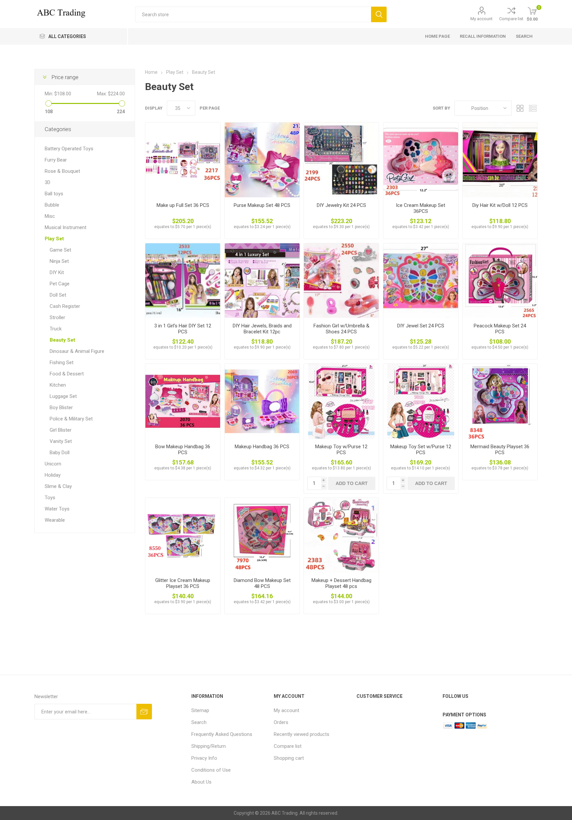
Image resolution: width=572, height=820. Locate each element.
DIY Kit (57, 272)
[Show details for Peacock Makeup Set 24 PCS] (500, 280)
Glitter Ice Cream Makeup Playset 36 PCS (182, 583)
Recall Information (483, 36)
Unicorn (53, 464)
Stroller (57, 317)
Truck (56, 329)
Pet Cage (60, 284)
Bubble (52, 205)
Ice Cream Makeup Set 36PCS (420, 208)
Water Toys (57, 509)
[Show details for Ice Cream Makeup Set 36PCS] (420, 159)
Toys (50, 498)
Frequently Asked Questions (221, 734)
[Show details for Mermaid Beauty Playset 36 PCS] (500, 401)
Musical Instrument (65, 227)
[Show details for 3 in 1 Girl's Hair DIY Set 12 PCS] (182, 280)
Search (379, 14)
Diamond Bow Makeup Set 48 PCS (262, 583)
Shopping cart (289, 758)
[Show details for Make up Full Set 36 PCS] (182, 159)
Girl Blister (61, 430)
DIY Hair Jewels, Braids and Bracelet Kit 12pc (262, 329)
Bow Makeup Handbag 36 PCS (182, 450)
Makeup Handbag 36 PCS (262, 447)
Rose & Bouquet (62, 171)
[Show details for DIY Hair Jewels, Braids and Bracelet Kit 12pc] (262, 280)
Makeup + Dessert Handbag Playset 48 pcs (341, 583)
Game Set (60, 250)
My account (481, 18)
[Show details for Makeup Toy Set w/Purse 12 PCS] (420, 401)
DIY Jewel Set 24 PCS (420, 326)
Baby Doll (60, 453)
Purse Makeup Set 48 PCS (262, 205)
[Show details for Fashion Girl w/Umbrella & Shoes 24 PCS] (341, 280)
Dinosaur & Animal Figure (77, 351)
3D (47, 182)
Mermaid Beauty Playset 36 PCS (499, 450)
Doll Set (58, 295)
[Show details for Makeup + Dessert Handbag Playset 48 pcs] (341, 535)
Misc (50, 216)
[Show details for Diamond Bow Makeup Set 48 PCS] (262, 535)
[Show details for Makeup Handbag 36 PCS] (262, 401)
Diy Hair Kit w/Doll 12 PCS (500, 205)
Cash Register (65, 306)
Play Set (54, 239)
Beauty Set (62, 340)
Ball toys (54, 194)
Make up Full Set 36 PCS (183, 205)
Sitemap (200, 710)
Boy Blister (61, 407)
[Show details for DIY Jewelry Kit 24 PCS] (341, 159)
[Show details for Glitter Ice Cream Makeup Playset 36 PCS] (182, 535)
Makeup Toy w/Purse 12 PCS (341, 450)
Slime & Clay (58, 486)
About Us (201, 782)
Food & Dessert (67, 374)
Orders (281, 722)
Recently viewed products (301, 734)
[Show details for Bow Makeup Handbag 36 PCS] (182, 401)
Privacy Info (204, 758)
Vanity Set (61, 441)
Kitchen (58, 385)
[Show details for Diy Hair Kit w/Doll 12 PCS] (500, 159)
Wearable (55, 520)
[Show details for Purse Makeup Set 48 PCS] (262, 159)
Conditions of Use (211, 770)
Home (151, 72)
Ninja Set (59, 261)
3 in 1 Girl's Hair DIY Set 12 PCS (182, 329)
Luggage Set (63, 396)
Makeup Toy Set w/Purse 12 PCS (420, 450)
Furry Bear (56, 160)
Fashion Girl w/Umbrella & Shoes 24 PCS (341, 329)
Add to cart (352, 483)
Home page (437, 36)
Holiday (53, 475)
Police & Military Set (71, 419)
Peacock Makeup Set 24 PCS (500, 329)
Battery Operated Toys (69, 149)
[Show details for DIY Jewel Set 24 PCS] (420, 280)
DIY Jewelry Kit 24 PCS (341, 205)
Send (144, 711)
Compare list (511, 18)
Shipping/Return (208, 746)
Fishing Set (61, 362)
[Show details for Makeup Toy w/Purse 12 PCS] (341, 401)
